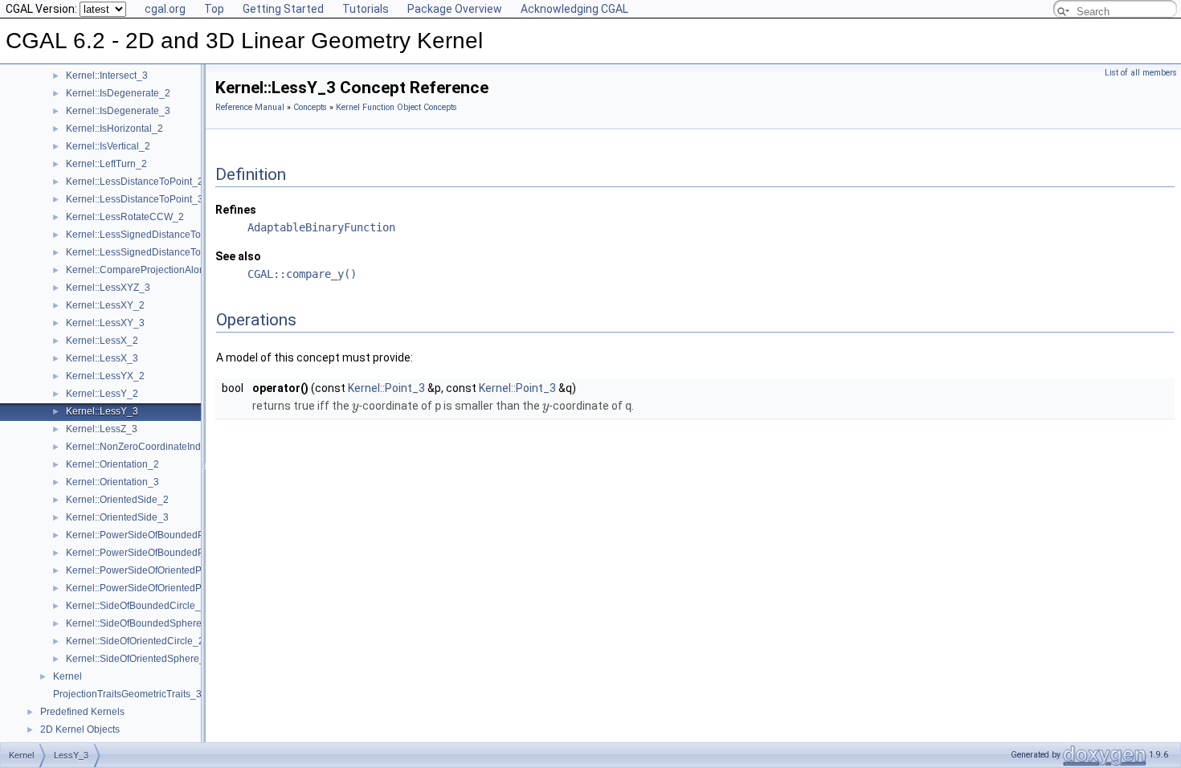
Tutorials (365, 8)
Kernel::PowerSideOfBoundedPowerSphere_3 (167, 552)
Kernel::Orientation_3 (112, 482)
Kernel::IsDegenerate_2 (118, 93)
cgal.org (165, 8)
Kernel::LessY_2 (102, 393)
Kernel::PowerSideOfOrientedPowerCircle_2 (163, 570)
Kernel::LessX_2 (102, 340)
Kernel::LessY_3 (102, 411)
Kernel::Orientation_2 (112, 464)
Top (214, 8)
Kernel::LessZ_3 (101, 429)
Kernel (67, 676)
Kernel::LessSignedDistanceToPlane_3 (152, 252)
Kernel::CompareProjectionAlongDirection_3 (163, 270)
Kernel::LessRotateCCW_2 (125, 217)
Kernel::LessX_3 (102, 358)
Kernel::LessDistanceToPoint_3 (134, 199)
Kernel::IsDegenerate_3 (118, 110)
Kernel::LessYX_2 (105, 376)
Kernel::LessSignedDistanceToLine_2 (148, 234)
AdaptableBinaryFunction (321, 227)
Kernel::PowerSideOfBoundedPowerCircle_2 (164, 535)
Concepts (310, 107)
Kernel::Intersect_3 (107, 75)
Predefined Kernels (82, 711)
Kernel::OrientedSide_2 (117, 499)
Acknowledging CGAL (574, 8)
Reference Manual (249, 107)
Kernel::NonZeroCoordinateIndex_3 (144, 446)
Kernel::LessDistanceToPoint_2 (134, 181)
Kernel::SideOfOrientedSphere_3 (138, 658)
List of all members (1141, 72)
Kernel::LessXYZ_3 (108, 287)
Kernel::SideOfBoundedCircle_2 (136, 605)
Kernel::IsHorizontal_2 (114, 128)
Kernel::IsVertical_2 (108, 146)
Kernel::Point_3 (386, 388)
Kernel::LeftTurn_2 (106, 164)
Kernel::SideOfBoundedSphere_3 (139, 623)
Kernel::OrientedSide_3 (117, 517)
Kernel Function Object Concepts (396, 107)
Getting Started (283, 8)
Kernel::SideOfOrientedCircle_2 (135, 641)
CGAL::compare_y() (302, 274)
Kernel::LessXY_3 (105, 323)
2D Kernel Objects (80, 729)
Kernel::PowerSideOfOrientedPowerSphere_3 (166, 588)
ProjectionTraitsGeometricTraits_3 (127, 694)
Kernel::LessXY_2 (105, 305)
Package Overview (454, 8)
